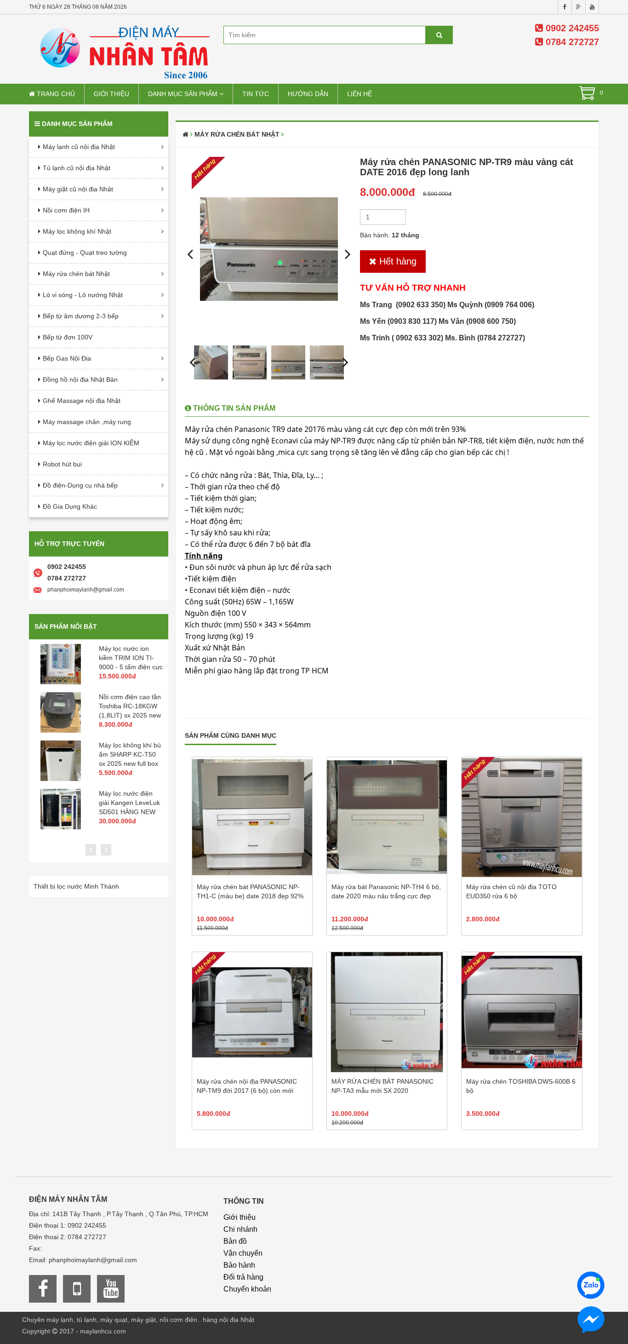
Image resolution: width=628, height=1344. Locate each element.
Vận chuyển (243, 1253)
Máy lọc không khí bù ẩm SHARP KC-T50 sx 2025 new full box (130, 754)
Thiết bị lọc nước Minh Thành (76, 886)
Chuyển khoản (247, 1289)
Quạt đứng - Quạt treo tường (85, 252)
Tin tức (255, 94)
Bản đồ (235, 1241)
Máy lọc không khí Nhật (77, 231)
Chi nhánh (240, 1229)
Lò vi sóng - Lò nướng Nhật (83, 295)
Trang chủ (55, 94)
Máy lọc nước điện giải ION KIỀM (91, 443)
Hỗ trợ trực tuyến (69, 543)
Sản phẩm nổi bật (65, 626)
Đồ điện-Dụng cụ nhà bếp (80, 485)
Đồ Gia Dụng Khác (70, 506)
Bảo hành (239, 1265)
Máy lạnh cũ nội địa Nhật (79, 146)
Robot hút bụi (62, 464)
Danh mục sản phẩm (183, 94)
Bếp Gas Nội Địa (67, 358)
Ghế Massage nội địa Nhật (81, 400)
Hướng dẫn (308, 94)
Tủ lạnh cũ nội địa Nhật (76, 168)
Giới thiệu (111, 94)
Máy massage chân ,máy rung (87, 421)
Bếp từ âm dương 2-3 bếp (81, 316)
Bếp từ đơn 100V (67, 337)
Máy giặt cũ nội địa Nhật (78, 189)
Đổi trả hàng (243, 1277)
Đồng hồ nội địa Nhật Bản (80, 379)
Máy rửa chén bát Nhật (76, 273)
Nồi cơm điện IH (66, 210)
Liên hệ (359, 94)
